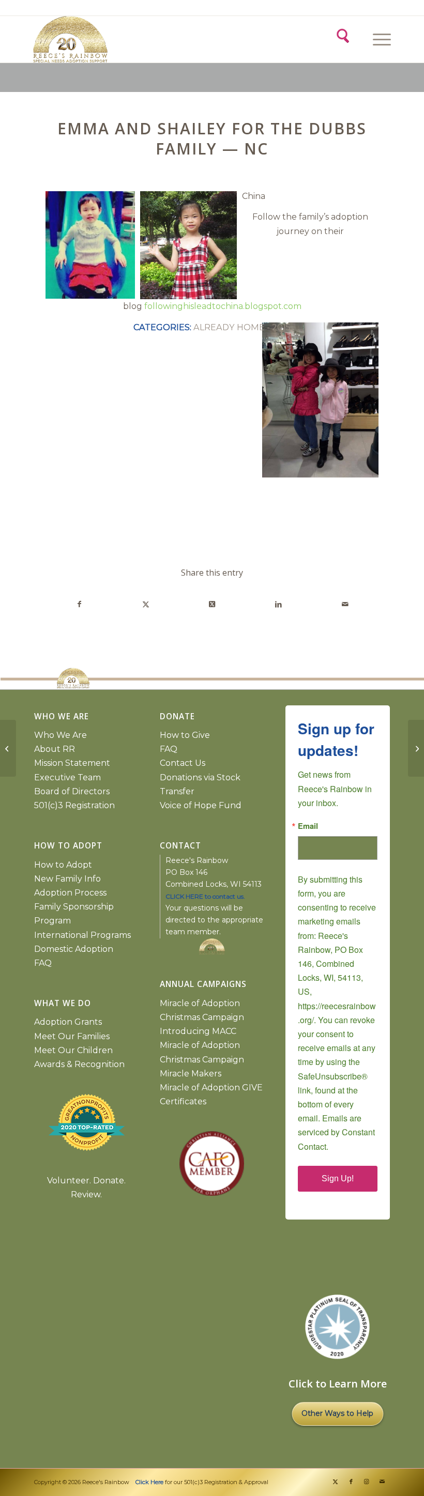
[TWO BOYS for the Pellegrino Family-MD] (416, 748)
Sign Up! (338, 1178)
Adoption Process (70, 893)
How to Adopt (63, 865)
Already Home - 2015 (242, 327)
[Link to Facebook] (351, 1481)
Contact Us (182, 763)
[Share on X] (145, 604)
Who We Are (60, 735)
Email (308, 826)
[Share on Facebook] (79, 604)
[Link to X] (335, 1481)
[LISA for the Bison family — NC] (8, 748)
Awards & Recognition (79, 1064)
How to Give (185, 735)
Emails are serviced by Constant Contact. (336, 1132)
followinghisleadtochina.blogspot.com (222, 306)
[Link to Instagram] (366, 1481)
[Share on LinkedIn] (278, 604)
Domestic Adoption (73, 949)
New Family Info (67, 879)
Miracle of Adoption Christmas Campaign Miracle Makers (202, 1059)
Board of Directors (72, 791)
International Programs (82, 935)
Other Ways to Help (337, 1413)
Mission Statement (72, 763)
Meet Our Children (73, 1050)
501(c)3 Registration (74, 805)
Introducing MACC (198, 1031)
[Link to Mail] (382, 1481)
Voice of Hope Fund (200, 805)
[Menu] (376, 39)
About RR (54, 749)
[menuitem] (380, 39)
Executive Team (67, 777)
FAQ (43, 963)
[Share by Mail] (345, 604)
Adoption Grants (68, 1022)
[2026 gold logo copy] (122, 39)
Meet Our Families (72, 1036)
